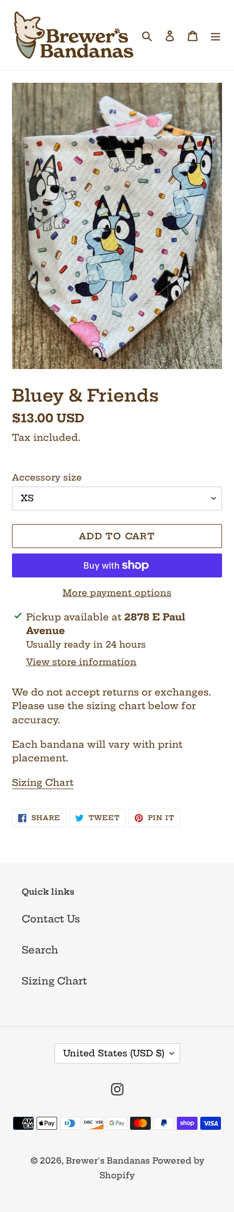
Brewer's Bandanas (108, 1160)
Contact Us (51, 919)
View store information (81, 661)
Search (40, 950)
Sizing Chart (42, 782)
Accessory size (47, 477)
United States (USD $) (113, 1053)
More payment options (117, 592)
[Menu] (215, 35)
